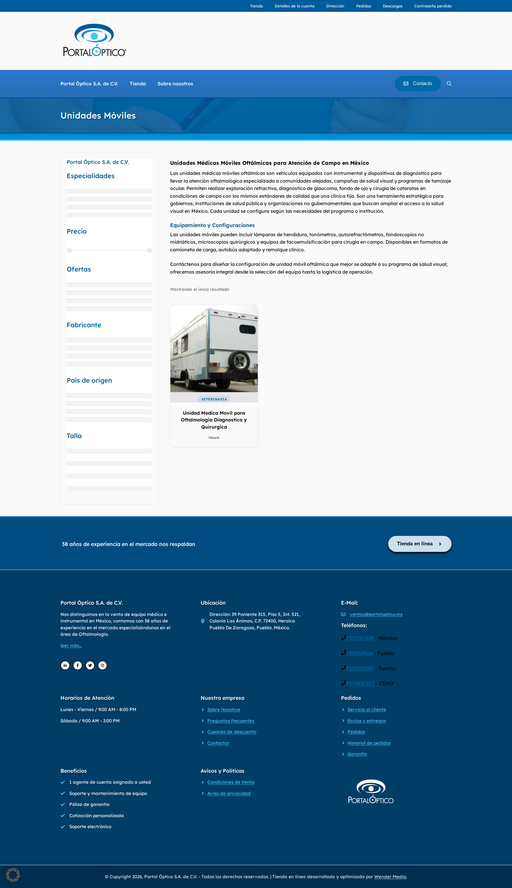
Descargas (392, 6)
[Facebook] (77, 665)
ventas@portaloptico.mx (376, 614)
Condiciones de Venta (231, 782)
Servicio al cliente (367, 709)
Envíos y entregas (367, 721)
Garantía (357, 754)
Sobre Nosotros (223, 709)
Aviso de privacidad (229, 793)
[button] (13, 875)
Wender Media (390, 876)
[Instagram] (102, 665)
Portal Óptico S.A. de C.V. (89, 84)
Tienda (256, 6)
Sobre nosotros (175, 84)
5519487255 (360, 683)
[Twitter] (90, 665)
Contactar (218, 743)
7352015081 (360, 668)
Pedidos (363, 6)
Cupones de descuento (231, 731)
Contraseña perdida (433, 6)
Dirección (335, 6)
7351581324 (360, 638)
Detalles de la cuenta (294, 6)
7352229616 (359, 653)
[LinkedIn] (65, 665)
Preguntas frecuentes (230, 721)
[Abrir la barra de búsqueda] (449, 83)
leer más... (71, 645)
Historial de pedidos (369, 743)
